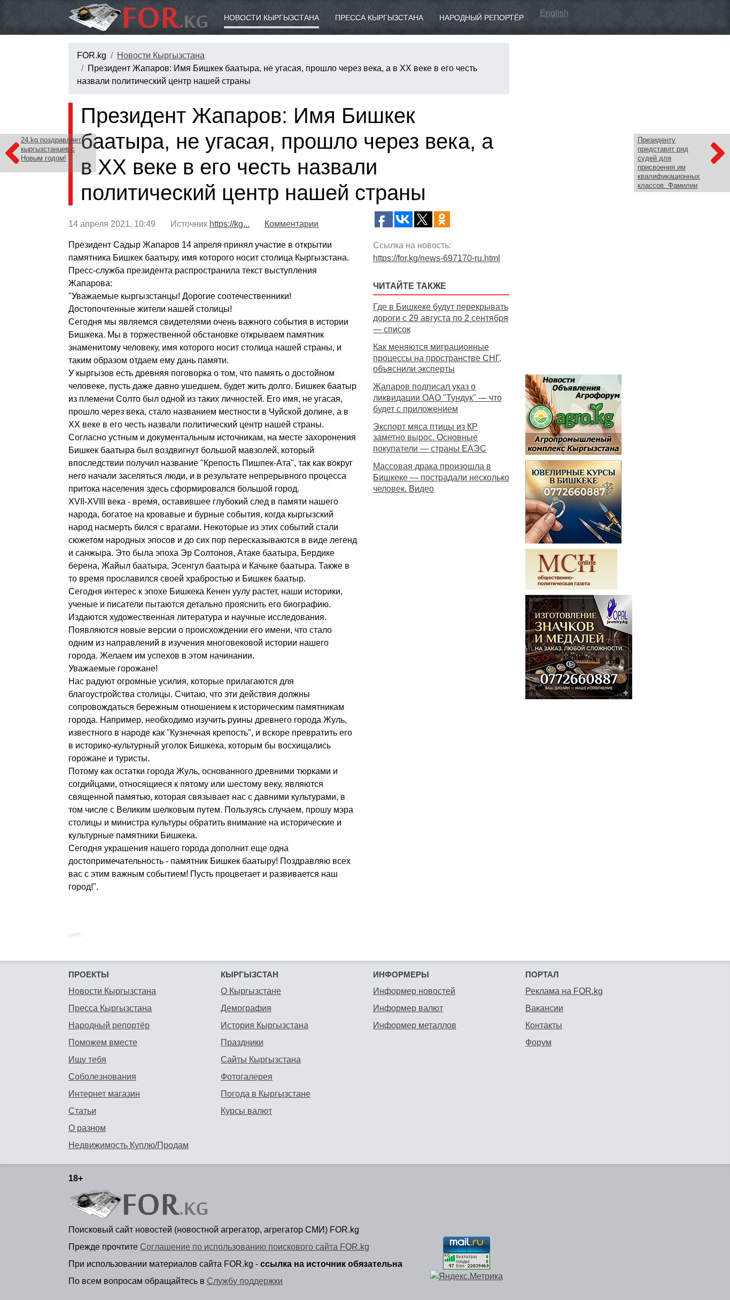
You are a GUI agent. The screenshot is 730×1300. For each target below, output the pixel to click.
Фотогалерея (247, 1076)
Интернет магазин (104, 1093)
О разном (87, 1128)
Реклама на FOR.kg (564, 991)
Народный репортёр (481, 17)
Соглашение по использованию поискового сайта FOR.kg (254, 1246)
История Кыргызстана (264, 1025)
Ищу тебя (87, 1059)
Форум (538, 1042)
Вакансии (544, 1008)
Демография (246, 1008)
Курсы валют (246, 1110)
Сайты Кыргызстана (261, 1059)
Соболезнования (102, 1076)
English (554, 13)
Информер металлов (414, 1025)
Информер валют (408, 1008)
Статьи (82, 1110)
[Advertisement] (441, 665)
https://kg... (229, 223)
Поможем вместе (102, 1042)
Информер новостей (414, 991)
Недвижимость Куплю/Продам (128, 1145)
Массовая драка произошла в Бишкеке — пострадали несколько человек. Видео (441, 477)
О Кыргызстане (251, 991)
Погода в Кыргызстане (265, 1093)
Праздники (242, 1042)
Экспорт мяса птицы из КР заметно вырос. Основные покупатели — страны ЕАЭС (429, 438)
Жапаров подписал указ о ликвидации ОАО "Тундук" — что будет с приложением (437, 398)
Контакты (543, 1025)
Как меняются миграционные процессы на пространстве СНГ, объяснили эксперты (437, 358)
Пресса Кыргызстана (379, 17)
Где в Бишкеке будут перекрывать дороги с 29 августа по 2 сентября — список (440, 318)
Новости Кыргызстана (271, 17)
